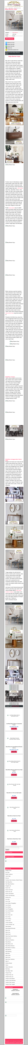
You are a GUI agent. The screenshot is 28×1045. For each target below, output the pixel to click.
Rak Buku (8, 969)
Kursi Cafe (8, 901)
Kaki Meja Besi (9, 882)
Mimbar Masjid (9, 963)
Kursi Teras (8, 916)
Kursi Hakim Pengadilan (11, 903)
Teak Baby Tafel (9, 970)
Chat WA (14, 728)
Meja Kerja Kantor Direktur (11, 936)
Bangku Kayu (8, 870)
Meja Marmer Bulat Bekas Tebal (14, 838)
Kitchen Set (8, 897)
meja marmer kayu (9, 313)
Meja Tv (7, 961)
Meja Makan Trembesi (10, 947)
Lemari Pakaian (9, 922)
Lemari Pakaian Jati (10, 924)
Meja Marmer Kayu (11, 9)
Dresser (7, 878)
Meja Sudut (8, 955)
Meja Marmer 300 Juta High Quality (14, 792)
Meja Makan (8, 941)
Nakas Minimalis (9, 967)
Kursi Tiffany (8, 918)
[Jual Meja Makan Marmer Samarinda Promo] (14, 716)
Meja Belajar (8, 926)
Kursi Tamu (8, 912)
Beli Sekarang (9, 38)
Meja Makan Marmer (10, 945)
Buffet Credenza (9, 874)
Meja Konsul (8, 938)
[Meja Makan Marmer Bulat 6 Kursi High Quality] (14, 762)
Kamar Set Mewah (10, 893)
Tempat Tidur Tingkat (10, 984)
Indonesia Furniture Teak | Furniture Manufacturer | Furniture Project (14, 1042)
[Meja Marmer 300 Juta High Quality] (14, 785)
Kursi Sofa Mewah (9, 911)
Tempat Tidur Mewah (10, 978)
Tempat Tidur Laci (9, 976)
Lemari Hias (8, 920)
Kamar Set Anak (9, 889)
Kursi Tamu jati (9, 914)
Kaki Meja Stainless (10, 883)
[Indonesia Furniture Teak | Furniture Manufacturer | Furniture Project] (14, 6)
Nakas (7, 965)
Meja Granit (8, 934)
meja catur (8, 932)
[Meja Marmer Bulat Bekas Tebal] (14, 831)
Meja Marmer (15, 32)
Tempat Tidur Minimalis (11, 980)
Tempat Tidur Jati (9, 974)
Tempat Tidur (8, 972)
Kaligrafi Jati (8, 885)
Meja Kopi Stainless (10, 940)
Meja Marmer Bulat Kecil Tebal (14, 815)
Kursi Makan (8, 907)
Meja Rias (8, 953)
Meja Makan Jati (9, 943)
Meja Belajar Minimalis (10, 928)
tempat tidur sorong (10, 982)
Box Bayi (7, 872)
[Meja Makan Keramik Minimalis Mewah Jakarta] (14, 739)
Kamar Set (8, 887)
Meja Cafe (8, 930)
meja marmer (11, 207)
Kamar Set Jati (9, 891)
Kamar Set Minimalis (10, 895)
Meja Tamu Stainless (10, 959)
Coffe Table (8, 876)
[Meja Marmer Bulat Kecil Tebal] (14, 808)
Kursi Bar (8, 899)
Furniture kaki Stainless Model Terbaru (14, 880)
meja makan (20, 188)
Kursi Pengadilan (9, 909)
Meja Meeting (8, 951)
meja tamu (8, 957)
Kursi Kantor (8, 905)
